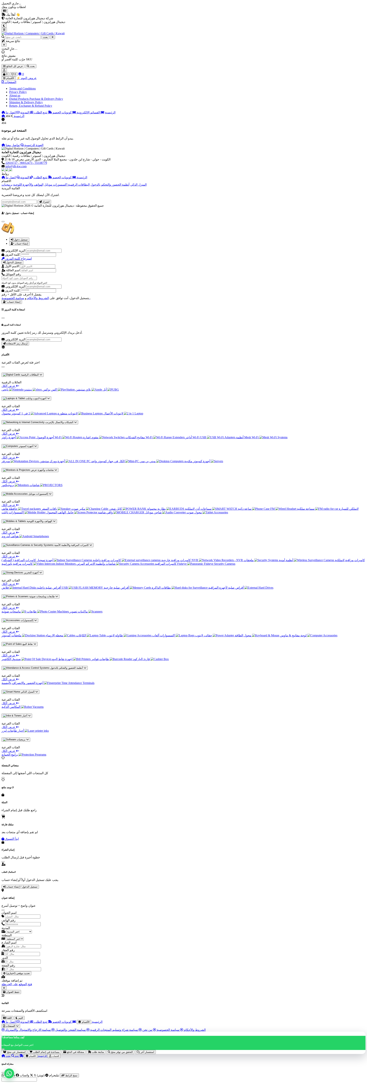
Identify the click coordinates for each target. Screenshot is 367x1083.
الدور (5, 957)
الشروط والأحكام (37, 298)
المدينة (6, 928)
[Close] (4, 45)
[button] (9, 82)
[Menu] (4, 30)
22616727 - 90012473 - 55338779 (26, 162)
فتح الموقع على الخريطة (17, 984)
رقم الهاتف (8, 920)
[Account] (4, 70)
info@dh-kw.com (16, 166)
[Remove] (4, 988)
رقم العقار (8, 950)
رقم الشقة (8, 965)
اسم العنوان (9, 912)
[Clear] (52, 37)
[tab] (19, 240)
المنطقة (7, 935)
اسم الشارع (9, 942)
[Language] (5, 11)
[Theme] (4, 26)
